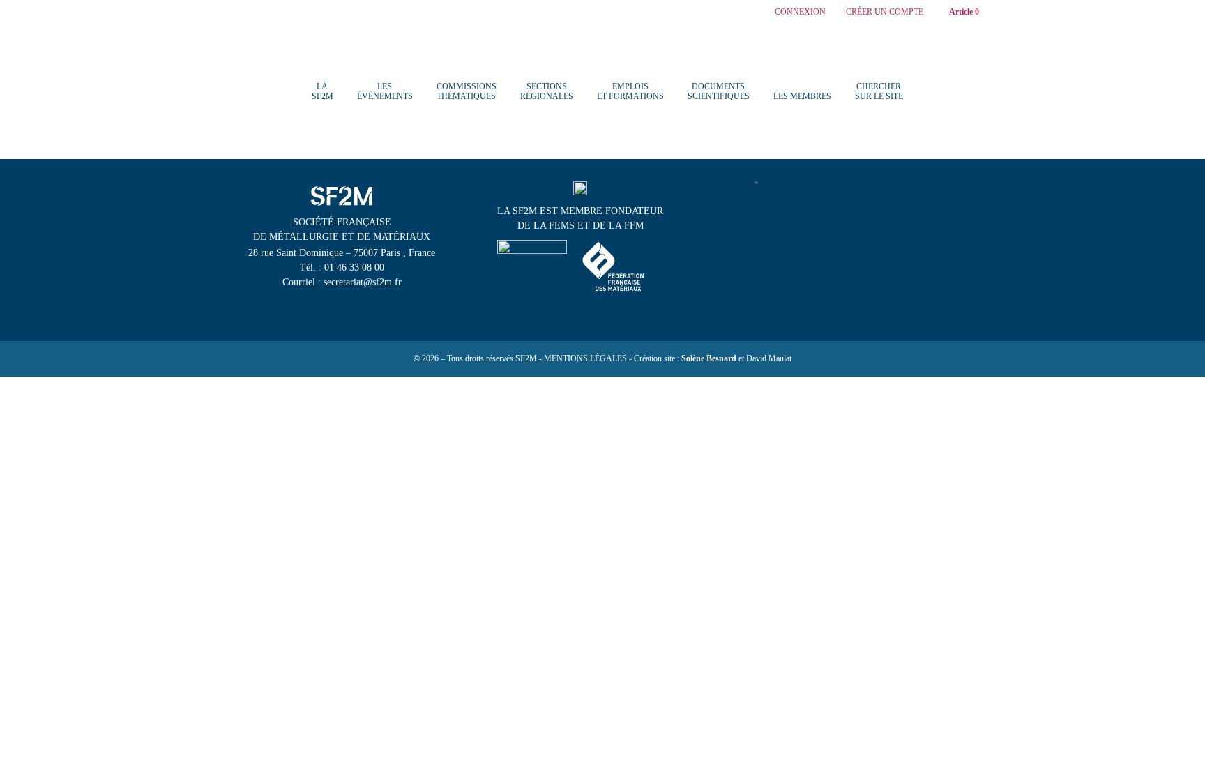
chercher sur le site (879, 91)
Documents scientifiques (719, 91)
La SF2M (322, 91)
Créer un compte (884, 12)
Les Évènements (385, 91)
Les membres (802, 96)
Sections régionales (546, 91)
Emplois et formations (630, 91)
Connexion (800, 12)
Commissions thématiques (467, 91)
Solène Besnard (708, 358)
